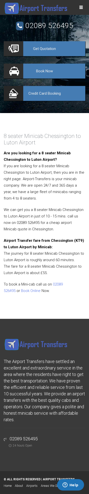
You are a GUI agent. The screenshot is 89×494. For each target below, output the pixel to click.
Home (8, 486)
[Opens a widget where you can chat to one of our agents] (70, 485)
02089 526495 (49, 25)
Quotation (44, 48)
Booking (44, 93)
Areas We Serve (52, 486)
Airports (32, 486)
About (19, 486)
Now (44, 71)
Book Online (31, 290)
